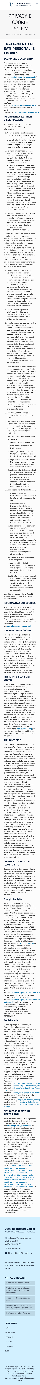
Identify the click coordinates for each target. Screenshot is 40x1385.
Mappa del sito (26, 1379)
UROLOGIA (9, 1337)
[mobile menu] (37, 4)
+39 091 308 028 (15, 1248)
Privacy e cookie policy (15, 1378)
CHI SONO (8, 1341)
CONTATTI (9, 1346)
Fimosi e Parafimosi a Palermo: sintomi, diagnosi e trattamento (19, 1306)
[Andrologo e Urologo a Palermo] (20, 4)
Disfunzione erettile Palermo (18, 1313)
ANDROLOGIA (10, 1332)
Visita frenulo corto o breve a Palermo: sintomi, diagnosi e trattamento (18, 1290)
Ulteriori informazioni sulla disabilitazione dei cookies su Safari (18, 1182)
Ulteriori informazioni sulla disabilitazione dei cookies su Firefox (18, 1168)
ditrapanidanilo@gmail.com (20, 1253)
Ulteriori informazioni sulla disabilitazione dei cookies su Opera (18, 1185)
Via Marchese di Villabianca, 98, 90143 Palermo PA (18, 1241)
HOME (7, 1328)
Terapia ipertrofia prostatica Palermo (18, 1299)
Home (7, 34)
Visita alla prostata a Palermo (18, 1283)
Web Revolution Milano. (22, 1374)
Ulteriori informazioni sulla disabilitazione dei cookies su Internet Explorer (19, 1177)
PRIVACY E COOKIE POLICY (24, 34)
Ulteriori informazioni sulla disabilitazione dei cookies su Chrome (18, 1172)
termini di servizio (26, 943)
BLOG (7, 1351)
